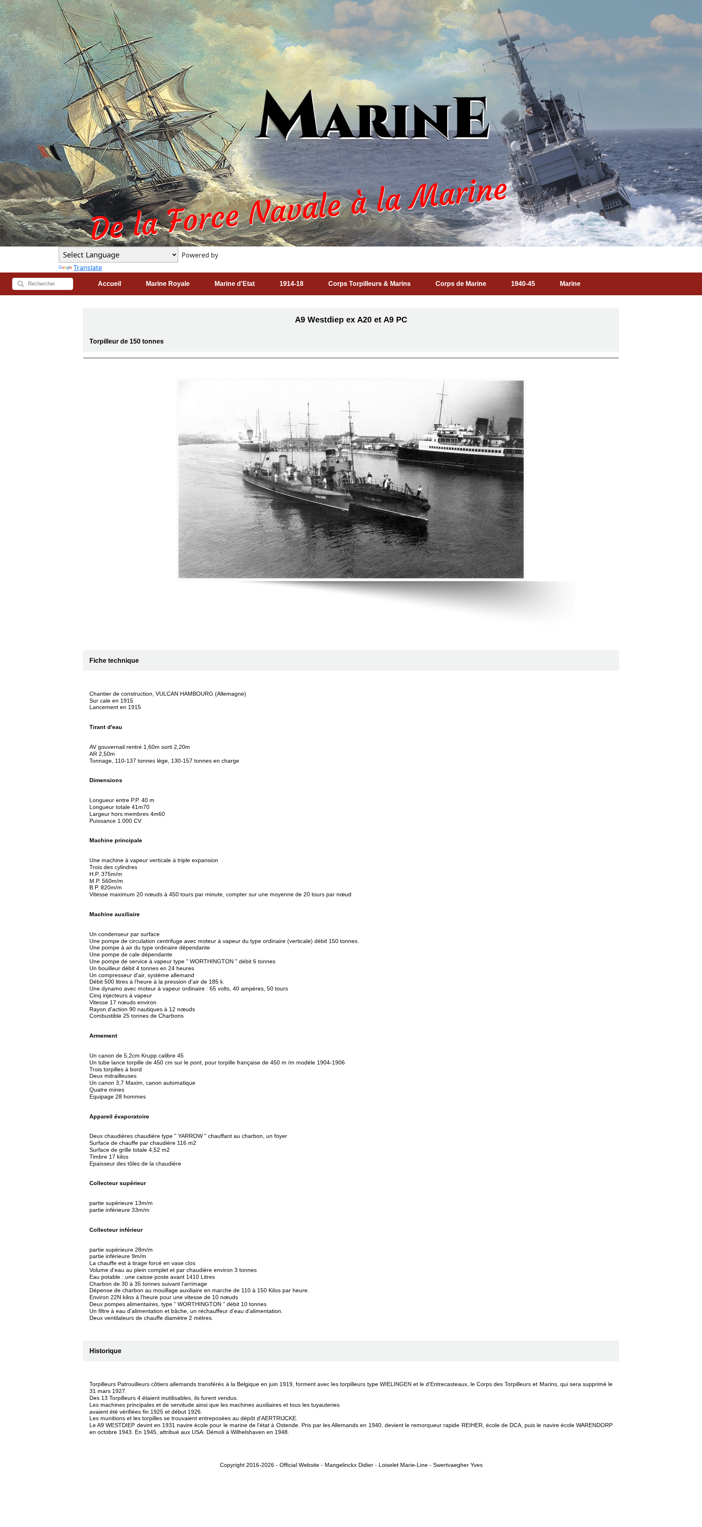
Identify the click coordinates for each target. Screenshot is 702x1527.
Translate (88, 267)
